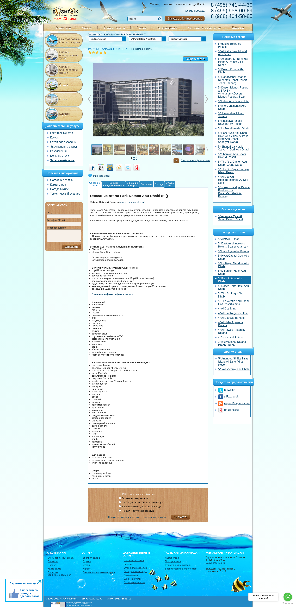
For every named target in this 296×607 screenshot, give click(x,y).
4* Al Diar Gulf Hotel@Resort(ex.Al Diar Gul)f (233, 179)
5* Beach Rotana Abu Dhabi (231, 71)
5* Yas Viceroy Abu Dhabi (234, 369)
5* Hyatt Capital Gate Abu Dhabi (233, 257)
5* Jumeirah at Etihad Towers (231, 115)
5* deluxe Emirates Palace (229, 45)
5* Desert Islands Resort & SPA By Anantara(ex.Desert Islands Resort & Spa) (233, 92)
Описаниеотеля (95, 184)
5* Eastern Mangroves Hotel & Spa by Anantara (233, 245)
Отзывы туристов (114, 27)
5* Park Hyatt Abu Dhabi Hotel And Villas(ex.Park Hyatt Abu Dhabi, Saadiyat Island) (233, 137)
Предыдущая (206, 99)
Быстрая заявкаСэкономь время (70, 41)
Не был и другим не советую (138, 510)
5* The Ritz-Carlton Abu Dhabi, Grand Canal (232, 163)
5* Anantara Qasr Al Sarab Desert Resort (230, 218)
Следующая (89, 99)
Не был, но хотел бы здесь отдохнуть (143, 502)
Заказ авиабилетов (62, 160)
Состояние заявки (61, 180)
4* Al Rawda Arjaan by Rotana (231, 331)
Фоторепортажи (167, 27)
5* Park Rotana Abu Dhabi (230, 280)
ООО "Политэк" (68, 598)
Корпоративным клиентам (204, 27)
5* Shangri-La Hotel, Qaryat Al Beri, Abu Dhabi (233, 148)
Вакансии (53, 561)
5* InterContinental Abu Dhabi (232, 107)
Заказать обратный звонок (185, 18)
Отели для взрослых (63, 142)
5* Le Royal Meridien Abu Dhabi (233, 265)
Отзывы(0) (170, 184)
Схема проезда (195, 10)
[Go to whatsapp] (287, 597)
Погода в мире (59, 189)
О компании (63, 27)
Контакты (238, 27)
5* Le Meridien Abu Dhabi (233, 128)
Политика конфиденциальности (60, 573)
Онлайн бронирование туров (68, 55)
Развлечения (58, 151)
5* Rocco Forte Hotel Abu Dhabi (233, 287)
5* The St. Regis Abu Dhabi (230, 295)
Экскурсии (146, 184)
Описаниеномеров (132, 184)
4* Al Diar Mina (227, 308)
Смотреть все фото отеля (195, 160)
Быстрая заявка (91, 557)
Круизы (54, 137)
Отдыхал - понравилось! (135, 498)
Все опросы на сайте (154, 517)
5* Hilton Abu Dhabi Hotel (233, 101)
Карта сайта (54, 568)
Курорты (64, 113)
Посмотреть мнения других (123, 517)
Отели (63, 99)
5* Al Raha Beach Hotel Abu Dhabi (232, 53)
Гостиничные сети (61, 132)
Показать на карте (141, 48)
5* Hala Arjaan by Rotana (233, 251)
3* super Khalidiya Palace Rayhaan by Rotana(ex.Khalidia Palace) (234, 192)
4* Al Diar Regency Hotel (233, 313)
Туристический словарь (65, 193)
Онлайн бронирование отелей (68, 69)
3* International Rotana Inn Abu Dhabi (232, 343)
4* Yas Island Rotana (231, 337)
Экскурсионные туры (63, 146)
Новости (87, 27)
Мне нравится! (101, 175)
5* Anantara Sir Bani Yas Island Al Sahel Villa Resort (233, 361)
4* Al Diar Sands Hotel (231, 317)
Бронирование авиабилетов (180, 568)
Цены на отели (59, 155)
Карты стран (58, 184)
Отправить (71, 246)
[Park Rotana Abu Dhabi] (148, 99)
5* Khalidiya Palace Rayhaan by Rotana (230, 122)
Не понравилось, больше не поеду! (142, 506)
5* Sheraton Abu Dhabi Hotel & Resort (232, 156)
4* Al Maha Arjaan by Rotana (230, 324)
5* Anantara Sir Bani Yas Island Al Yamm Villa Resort (233, 61)
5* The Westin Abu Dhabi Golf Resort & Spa (233, 303)
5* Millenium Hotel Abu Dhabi (232, 272)
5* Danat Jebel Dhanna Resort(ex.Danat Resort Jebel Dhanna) (232, 79)
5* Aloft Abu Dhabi (229, 239)
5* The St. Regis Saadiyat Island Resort (233, 171)
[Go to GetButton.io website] (287, 603)
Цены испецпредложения (113, 184)
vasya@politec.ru (215, 562)
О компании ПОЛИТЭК (60, 557)
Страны (64, 84)
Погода (141, 27)
